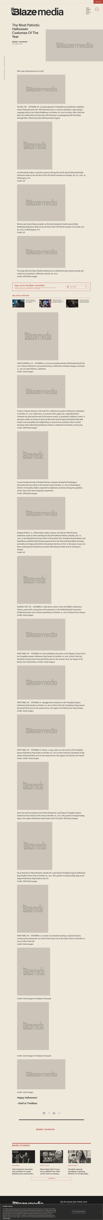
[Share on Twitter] (49, 1113)
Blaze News (16, 1165)
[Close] (100, 1211)
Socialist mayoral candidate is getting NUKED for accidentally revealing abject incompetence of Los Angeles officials (78, 1172)
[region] (51, 1212)
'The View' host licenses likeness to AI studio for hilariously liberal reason (84, 301)
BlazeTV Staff (44, 1165)
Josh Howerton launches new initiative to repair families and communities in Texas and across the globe (23, 1172)
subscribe (98, 1)
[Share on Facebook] (44, 1113)
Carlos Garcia (73, 1165)
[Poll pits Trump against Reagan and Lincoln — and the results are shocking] (45, 303)
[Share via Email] (54, 1113)
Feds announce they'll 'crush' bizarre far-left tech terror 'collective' (31, 301)
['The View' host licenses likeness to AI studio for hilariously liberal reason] (72, 303)
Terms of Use (37, 287)
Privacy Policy (30, 287)
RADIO (87, 11)
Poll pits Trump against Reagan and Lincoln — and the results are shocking (58, 301)
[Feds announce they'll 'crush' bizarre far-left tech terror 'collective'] (18, 303)
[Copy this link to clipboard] (59, 1113)
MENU (97, 9)
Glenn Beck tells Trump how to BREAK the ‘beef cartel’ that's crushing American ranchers (50, 1172)
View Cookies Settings (79, 1211)
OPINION (88, 9)
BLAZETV (88, 12)
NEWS (87, 8)
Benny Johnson (19, 42)
